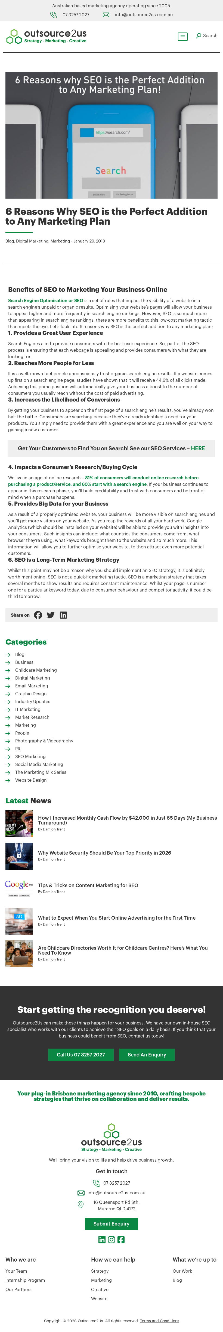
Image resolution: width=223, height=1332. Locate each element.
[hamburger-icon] (183, 37)
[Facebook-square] (121, 1240)
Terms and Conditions (159, 1321)
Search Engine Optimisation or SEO (45, 301)
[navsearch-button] (207, 35)
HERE (198, 448)
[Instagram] (111, 1240)
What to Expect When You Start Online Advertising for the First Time (117, 918)
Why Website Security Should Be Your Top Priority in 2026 (104, 853)
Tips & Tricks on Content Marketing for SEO (88, 885)
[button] (38, 615)
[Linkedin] (102, 1240)
